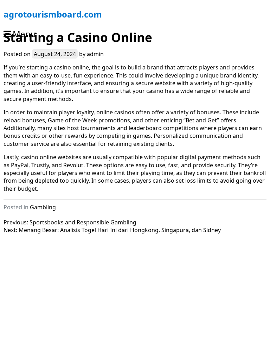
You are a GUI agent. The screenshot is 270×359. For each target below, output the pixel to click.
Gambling (43, 207)
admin (95, 54)
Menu (24, 34)
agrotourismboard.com (53, 14)
